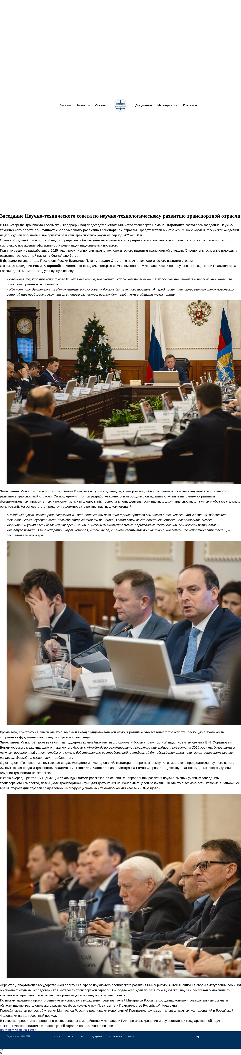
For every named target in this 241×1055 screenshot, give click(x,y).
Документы (143, 105)
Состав (100, 105)
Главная (66, 105)
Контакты (190, 105)
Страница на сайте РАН (18, 1036)
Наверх (197, 1036)
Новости (83, 105)
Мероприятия (167, 105)
